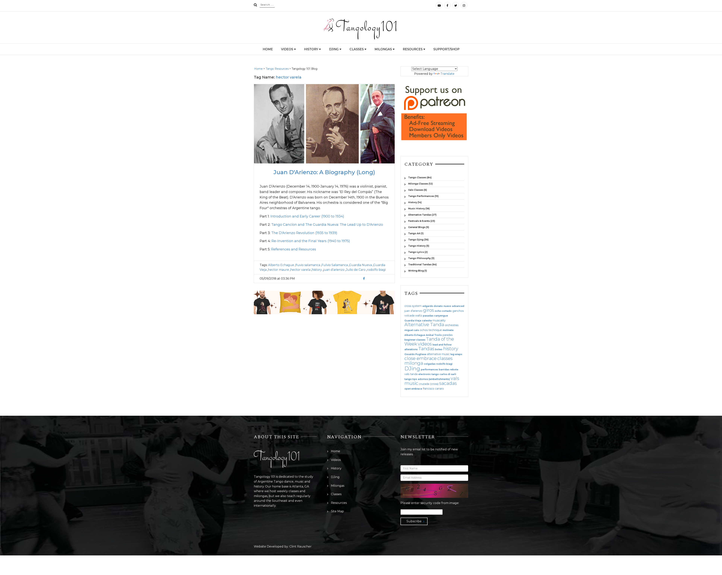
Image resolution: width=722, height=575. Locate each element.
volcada (409, 315)
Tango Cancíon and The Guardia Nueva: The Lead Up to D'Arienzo (327, 225)
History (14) (415, 202)
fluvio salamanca (307, 265)
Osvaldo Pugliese (415, 354)
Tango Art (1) (416, 233)
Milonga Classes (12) (420, 183)
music (411, 383)
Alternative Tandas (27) (422, 214)
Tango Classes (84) (420, 177)
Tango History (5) (418, 245)
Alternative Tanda (424, 324)
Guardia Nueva (360, 265)
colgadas (429, 364)
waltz (418, 315)
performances (429, 369)
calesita (427, 321)
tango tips (410, 379)
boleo (438, 349)
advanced (458, 306)
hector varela (300, 269)
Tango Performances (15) (423, 196)
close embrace (420, 358)
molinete (448, 330)
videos (425, 344)
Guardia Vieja (412, 321)
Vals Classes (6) (417, 189)
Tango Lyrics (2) (418, 252)
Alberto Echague (281, 265)
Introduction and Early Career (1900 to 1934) (307, 216)
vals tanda (411, 374)
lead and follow (442, 345)
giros (428, 310)
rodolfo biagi (376, 269)
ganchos (458, 310)
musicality (439, 320)
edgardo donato (432, 306)
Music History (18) (419, 208)
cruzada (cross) (428, 383)
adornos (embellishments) (434, 379)
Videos (287, 49)
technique (435, 330)
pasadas (428, 316)
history (317, 269)
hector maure (278, 269)
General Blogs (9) (418, 227)
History (311, 49)
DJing (334, 49)
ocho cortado (443, 311)
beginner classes (414, 340)
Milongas (383, 49)
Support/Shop (446, 49)
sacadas (448, 383)
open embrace (413, 389)
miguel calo (411, 330)
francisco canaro (433, 388)
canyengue (441, 316)
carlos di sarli (448, 374)
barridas (444, 369)
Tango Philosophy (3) (421, 258)
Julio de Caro (356, 269)
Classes (357, 49)
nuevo (447, 306)
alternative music (438, 354)
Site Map (337, 511)
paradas (448, 334)
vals (455, 378)
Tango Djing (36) (418, 239)
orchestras (451, 325)
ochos (424, 330)
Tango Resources (277, 68)
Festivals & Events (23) (421, 221)
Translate (447, 73)
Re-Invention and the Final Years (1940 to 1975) (311, 241)
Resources (412, 49)
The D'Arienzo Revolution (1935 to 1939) (304, 233)
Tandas (426, 348)
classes (445, 358)
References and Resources (293, 249)
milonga (413, 363)
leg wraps (456, 354)
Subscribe (414, 521)
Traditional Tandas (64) (422, 264)
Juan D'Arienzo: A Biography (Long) (324, 172)
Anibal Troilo (434, 335)
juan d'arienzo (333, 269)
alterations (411, 349)
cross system (413, 305)
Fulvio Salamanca (335, 265)
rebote (454, 369)
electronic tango (428, 374)
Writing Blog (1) (417, 270)
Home (268, 49)
